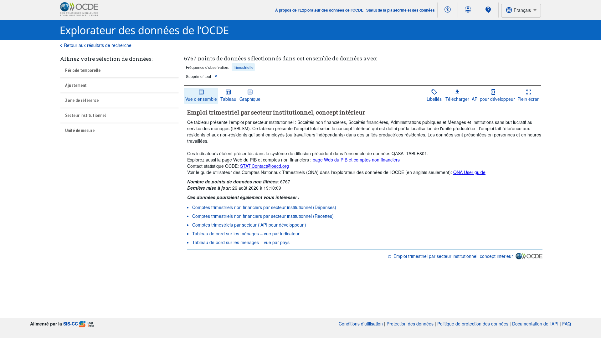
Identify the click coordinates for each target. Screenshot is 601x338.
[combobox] (521, 10)
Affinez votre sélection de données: (106, 58)
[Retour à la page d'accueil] (144, 30)
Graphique (249, 99)
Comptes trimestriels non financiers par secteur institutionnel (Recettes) (263, 216)
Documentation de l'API (535, 323)
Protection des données (410, 323)
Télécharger (457, 99)
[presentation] (207, 67)
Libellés (434, 99)
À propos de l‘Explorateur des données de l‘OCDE (319, 10)
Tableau (228, 99)
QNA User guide (469, 172)
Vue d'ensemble (201, 99)
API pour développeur (493, 99)
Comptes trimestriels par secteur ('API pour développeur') (249, 225)
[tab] (119, 70)
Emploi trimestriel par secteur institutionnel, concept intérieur (453, 256)
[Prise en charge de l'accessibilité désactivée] (447, 10)
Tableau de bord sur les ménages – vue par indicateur (246, 233)
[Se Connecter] (467, 10)
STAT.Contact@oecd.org (264, 166)
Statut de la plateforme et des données (400, 10)
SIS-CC (70, 323)
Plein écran (528, 99)
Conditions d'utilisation (361, 323)
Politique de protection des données (472, 323)
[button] (216, 76)
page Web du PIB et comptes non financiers (356, 159)
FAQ (566, 323)
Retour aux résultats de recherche (97, 45)
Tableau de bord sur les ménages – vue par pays (241, 242)
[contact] (488, 9)
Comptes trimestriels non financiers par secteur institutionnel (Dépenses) (264, 207)
